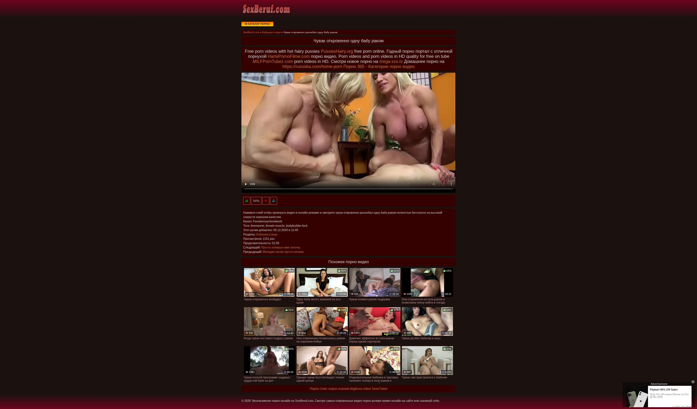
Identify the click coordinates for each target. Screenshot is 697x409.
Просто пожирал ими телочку (280, 247)
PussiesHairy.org (337, 51)
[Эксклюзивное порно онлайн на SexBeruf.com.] (265, 9)
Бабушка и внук (266, 234)
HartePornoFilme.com (289, 56)
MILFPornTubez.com (273, 61)
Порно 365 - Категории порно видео (379, 66)
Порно (314, 389)
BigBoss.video (360, 389)
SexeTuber (380, 389)
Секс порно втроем (334, 389)
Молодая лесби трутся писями (283, 251)
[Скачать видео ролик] (273, 200)
